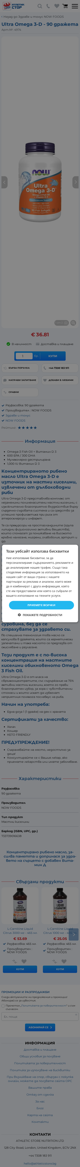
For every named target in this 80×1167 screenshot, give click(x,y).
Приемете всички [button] (41, 605)
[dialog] (40, 583)
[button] (40, 614)
